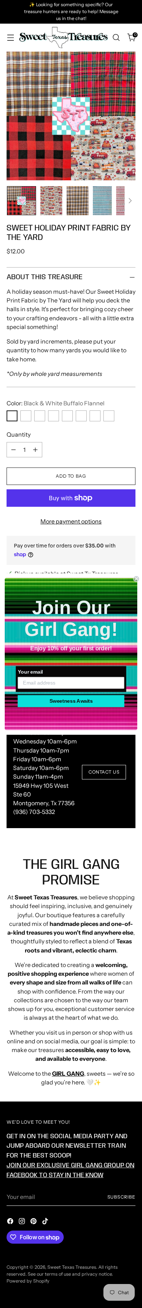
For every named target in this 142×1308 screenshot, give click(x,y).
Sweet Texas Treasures (71, 1267)
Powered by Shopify (28, 1281)
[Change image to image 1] (21, 200)
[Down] (130, 200)
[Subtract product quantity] (13, 449)
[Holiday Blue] (53, 415)
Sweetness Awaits (71, 701)
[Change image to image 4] (102, 200)
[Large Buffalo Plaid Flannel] (81, 415)
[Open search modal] (116, 37)
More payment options (71, 521)
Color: (55, 403)
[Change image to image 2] (51, 200)
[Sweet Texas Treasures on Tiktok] (46, 1222)
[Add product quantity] (35, 449)
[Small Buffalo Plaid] (95, 415)
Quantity (19, 434)
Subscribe (121, 1197)
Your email (30, 672)
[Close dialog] (136, 579)
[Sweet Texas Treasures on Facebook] (11, 1222)
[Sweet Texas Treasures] (63, 38)
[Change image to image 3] (77, 200)
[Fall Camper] (25, 415)
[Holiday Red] (67, 415)
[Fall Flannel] (39, 415)
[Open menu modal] (10, 37)
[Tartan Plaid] (108, 415)
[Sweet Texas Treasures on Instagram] (22, 1222)
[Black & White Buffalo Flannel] (12, 415)
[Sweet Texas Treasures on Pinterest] (34, 1222)
